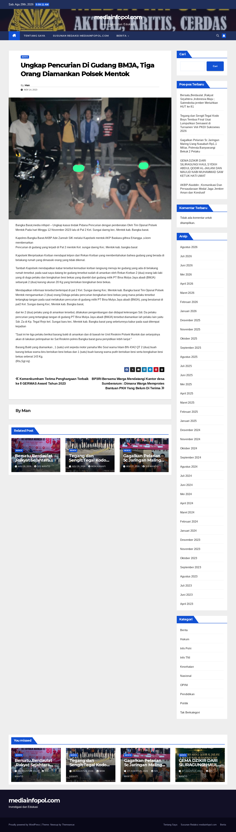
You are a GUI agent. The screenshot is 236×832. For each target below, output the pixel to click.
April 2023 (186, 603)
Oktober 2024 (188, 448)
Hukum (184, 639)
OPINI (184, 685)
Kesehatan (187, 666)
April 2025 (186, 393)
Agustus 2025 (188, 356)
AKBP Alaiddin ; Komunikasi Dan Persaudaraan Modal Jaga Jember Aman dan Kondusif (202, 188)
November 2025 (190, 329)
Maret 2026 (187, 292)
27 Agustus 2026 (138, 771)
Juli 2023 (186, 585)
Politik (184, 703)
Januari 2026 (188, 311)
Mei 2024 (186, 494)
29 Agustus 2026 (28, 771)
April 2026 (186, 283)
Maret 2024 (187, 512)
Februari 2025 (189, 411)
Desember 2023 (190, 539)
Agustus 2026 (188, 247)
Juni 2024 (186, 484)
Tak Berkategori (190, 712)
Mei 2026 (186, 274)
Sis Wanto (43, 466)
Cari (182, 54)
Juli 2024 (186, 475)
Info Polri (185, 648)
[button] (217, 35)
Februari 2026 (189, 302)
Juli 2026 (186, 256)
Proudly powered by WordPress (25, 824)
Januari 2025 (188, 420)
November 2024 (190, 439)
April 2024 (186, 503)
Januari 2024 (188, 530)
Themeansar (68, 824)
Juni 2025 (186, 375)
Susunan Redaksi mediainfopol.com (81, 35)
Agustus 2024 (188, 466)
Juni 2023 (186, 594)
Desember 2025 (190, 320)
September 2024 (190, 457)
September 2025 (190, 347)
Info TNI (185, 657)
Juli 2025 (186, 366)
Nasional (186, 675)
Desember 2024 (190, 430)
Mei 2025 (186, 384)
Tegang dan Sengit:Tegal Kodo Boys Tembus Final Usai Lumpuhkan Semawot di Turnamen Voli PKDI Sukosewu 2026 (200, 123)
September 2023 (190, 567)
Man (27, 85)
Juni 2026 (186, 265)
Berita (122, 35)
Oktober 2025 (188, 338)
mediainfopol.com (118, 17)
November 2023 (190, 549)
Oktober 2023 (188, 558)
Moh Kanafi (98, 466)
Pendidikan (187, 694)
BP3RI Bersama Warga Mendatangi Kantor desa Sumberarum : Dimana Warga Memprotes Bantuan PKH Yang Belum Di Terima (128, 383)
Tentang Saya (34, 35)
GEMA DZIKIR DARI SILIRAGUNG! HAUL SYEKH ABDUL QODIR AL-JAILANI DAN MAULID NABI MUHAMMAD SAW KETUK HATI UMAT (201, 168)
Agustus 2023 (188, 576)
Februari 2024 (189, 521)
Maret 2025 (187, 402)
